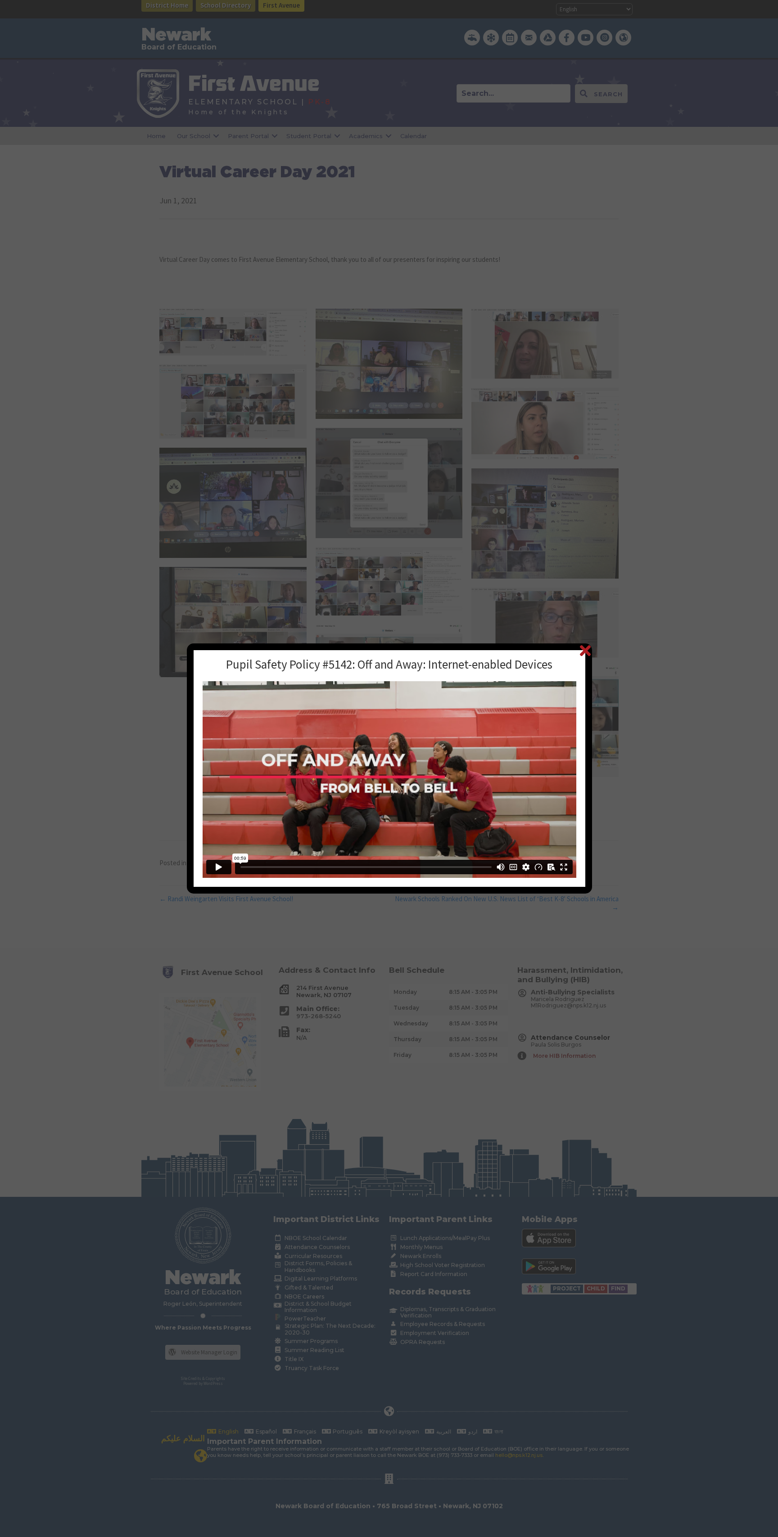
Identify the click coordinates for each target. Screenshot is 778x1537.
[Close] (585, 650)
